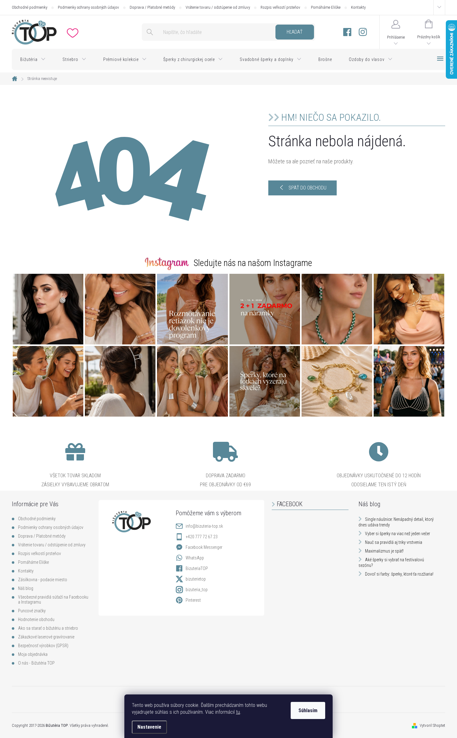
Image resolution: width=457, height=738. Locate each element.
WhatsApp (195, 557)
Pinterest (193, 600)
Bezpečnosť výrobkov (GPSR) (43, 645)
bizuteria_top (197, 589)
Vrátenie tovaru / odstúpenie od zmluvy (218, 7)
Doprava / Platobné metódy (152, 7)
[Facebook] (347, 32)
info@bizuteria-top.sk (204, 526)
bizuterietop (196, 579)
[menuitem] (33, 59)
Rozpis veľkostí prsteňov (280, 7)
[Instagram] (363, 32)
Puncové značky (32, 610)
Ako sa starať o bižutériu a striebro (48, 628)
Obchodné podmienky (29, 7)
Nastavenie (149, 727)
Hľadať (294, 32)
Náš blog (25, 588)
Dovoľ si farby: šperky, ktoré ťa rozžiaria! (399, 574)
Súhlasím (307, 710)
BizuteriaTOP (197, 568)
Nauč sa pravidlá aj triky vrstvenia (393, 542)
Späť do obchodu (307, 188)
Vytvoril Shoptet (432, 725)
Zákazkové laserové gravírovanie (46, 636)
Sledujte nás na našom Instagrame (253, 263)
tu (238, 712)
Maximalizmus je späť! (384, 551)
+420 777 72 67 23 (202, 536)
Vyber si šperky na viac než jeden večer (397, 533)
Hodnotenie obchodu (36, 619)
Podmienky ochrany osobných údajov (88, 7)
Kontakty (358, 7)
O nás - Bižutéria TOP (36, 663)
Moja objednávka (33, 654)
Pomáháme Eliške (325, 7)
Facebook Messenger (204, 547)
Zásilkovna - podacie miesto (42, 579)
